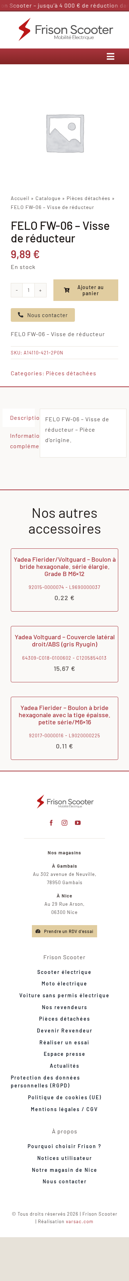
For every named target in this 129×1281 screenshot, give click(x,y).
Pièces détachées (88, 198)
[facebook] (51, 823)
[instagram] (65, 823)
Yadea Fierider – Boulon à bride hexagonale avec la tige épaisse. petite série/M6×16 (64, 715)
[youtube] (78, 823)
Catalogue (48, 198)
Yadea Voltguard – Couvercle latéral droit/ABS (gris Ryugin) (65, 640)
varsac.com (80, 1221)
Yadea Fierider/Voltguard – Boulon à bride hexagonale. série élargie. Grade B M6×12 (65, 566)
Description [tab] (22, 417)
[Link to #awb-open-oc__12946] (111, 56)
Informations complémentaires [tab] (22, 440)
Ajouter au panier (90, 290)
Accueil (20, 198)
